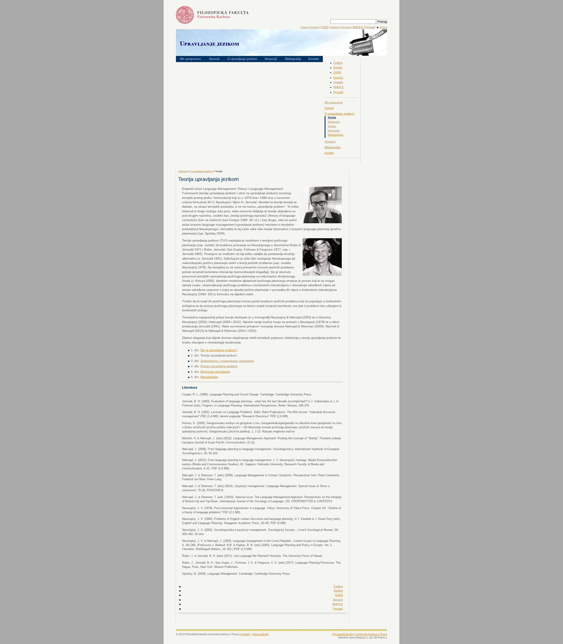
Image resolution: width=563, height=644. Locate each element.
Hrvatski (345, 27)
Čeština (304, 27)
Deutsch (335, 27)
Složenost (334, 122)
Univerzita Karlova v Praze (371, 634)
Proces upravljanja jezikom (219, 366)
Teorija (332, 117)
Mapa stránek (260, 634)
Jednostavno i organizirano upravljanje (227, 361)
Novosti (214, 59)
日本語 (324, 27)
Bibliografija (293, 59)
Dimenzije (334, 130)
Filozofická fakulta (342, 634)
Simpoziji (271, 59)
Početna (182, 171)
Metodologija (335, 135)
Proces (332, 126)
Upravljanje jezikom (209, 43)
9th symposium (190, 59)
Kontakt (313, 59)
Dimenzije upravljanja (215, 371)
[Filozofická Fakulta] (212, 22)
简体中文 (358, 27)
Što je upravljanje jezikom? (219, 350)
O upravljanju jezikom (242, 59)
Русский (370, 27)
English (314, 27)
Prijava (383, 27)
